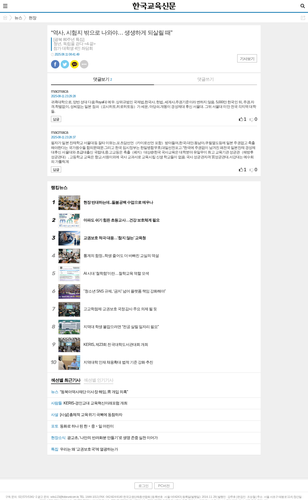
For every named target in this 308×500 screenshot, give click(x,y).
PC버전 (163, 486)
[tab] (65, 381)
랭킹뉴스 (59, 187)
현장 (32, 18)
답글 (56, 119)
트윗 (65, 64)
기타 (84, 64)
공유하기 (303, 17)
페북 (55, 64)
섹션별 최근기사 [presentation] (65, 380)
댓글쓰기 (205, 79)
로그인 (143, 486)
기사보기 (247, 59)
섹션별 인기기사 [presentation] (98, 380)
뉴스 (18, 18)
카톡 (74, 64)
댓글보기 (102, 79)
